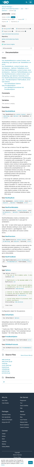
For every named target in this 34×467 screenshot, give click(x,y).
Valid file (7, 28)
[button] (2, 28)
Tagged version (7, 31)
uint (13, 276)
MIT (23, 19)
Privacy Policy (17, 457)
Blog (21, 417)
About (22, 411)
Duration (21, 288)
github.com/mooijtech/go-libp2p (10, 8)
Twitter (3, 433)
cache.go (4, 363)
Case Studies (5, 403)
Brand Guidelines (24, 424)
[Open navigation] (30, 2)
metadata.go (5, 369)
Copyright (17, 452)
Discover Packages (7, 6)
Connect (5, 430)
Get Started (24, 397)
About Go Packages (7, 419)
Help (21, 408)
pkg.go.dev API (6, 422)
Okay (30, 462)
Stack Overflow (24, 405)
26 (5, 21)
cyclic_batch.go (6, 365)
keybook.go (5, 367)
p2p (22, 8)
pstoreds (11, 10)
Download (22, 414)
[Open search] (27, 2)
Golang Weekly (6, 446)
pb (4, 382)
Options (16, 116)
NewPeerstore (10, 236)
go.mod (8, 28)
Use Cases (4, 400)
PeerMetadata (25, 260)
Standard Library (6, 414)
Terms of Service (17, 454)
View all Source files (26, 355)
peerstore (4, 10)
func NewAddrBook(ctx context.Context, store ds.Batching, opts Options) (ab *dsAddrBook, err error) (16, 62)
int (14, 281)
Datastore (7, 212)
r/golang (4, 441)
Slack (3, 438)
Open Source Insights (9, 44)
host (26, 8)
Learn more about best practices (10, 34)
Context (23, 114)
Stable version (21, 31)
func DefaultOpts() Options (12, 83)
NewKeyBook (9, 198)
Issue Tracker (23, 419)
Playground (23, 400)
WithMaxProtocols (11, 344)
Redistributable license (23, 28)
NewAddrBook (10, 111)
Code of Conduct (24, 427)
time (16, 288)
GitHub (3, 436)
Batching (6, 116)
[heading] (6, 2)
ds (29, 201)
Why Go (4, 397)
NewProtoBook (10, 257)
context (18, 114)
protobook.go (6, 373)
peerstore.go (6, 371)
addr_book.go (6, 359)
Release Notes (24, 422)
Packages (5, 411)
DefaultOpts (9, 315)
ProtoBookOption (12, 261)
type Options (6, 81)
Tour (21, 403)
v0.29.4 (6, 17)
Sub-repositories (6, 417)
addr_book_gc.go (7, 361)
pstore (19, 260)
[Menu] (17, 48)
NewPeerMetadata (11, 207)
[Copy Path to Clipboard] (15, 10)
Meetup (4, 444)
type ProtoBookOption (8, 85)
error (5, 117)
